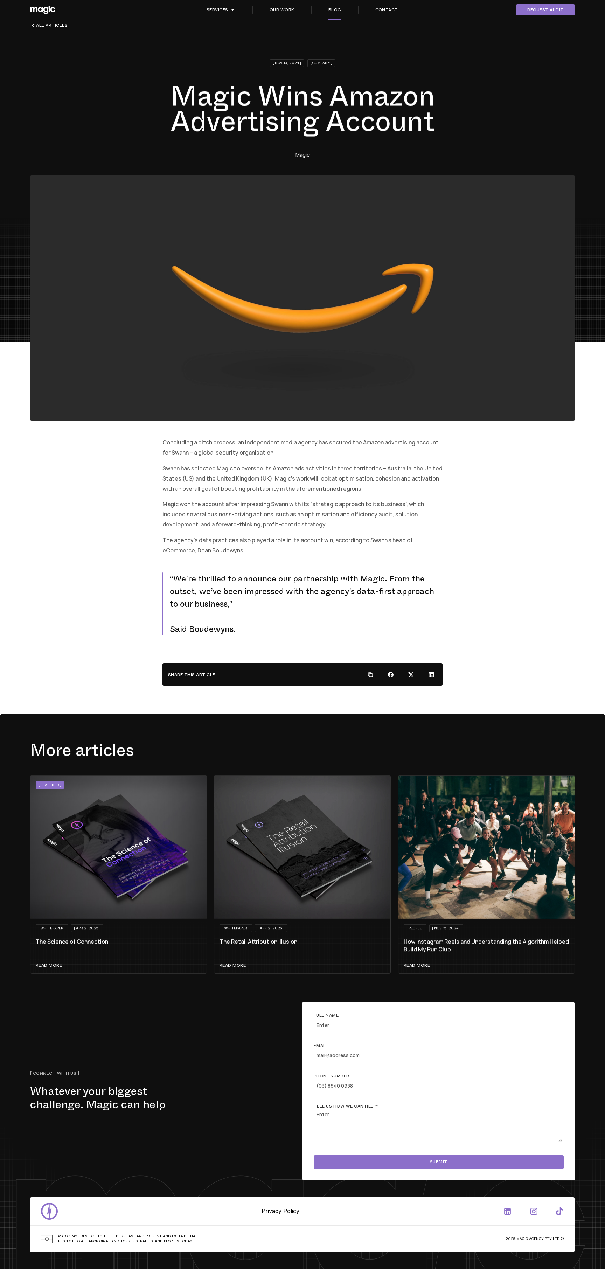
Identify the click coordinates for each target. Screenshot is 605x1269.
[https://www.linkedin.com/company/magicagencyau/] (507, 1211)
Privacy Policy (281, 1210)
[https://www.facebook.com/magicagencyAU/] (559, 1211)
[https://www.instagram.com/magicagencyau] (533, 1211)
